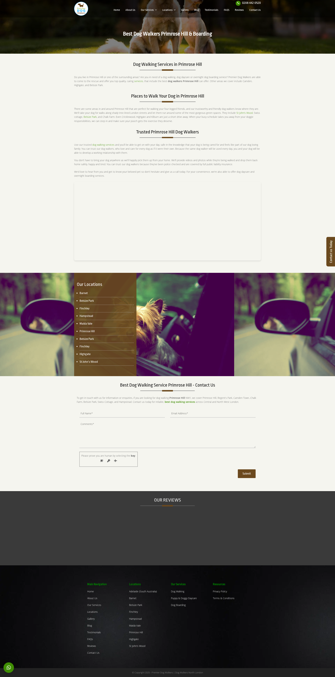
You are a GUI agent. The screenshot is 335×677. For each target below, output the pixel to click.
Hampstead (86, 316)
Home (90, 591)
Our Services (94, 605)
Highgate (134, 639)
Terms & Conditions (223, 598)
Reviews (91, 646)
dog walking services (103, 144)
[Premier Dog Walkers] (81, 8)
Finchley (133, 611)
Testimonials (94, 632)
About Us (92, 598)
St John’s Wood (244, 112)
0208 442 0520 (251, 3)
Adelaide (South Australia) (143, 591)
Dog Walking (177, 591)
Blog (89, 625)
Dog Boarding (178, 605)
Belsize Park (90, 116)
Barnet (132, 598)
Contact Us (93, 652)
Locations (92, 611)
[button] (8, 667)
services (138, 81)
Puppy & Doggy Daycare (184, 598)
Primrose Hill (87, 331)
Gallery (91, 618)
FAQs (90, 639)
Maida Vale (135, 625)
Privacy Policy (220, 591)
